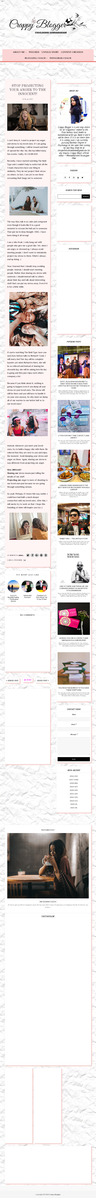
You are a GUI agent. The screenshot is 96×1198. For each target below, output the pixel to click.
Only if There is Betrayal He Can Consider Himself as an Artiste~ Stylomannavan (73, 588)
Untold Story (50, 52)
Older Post (42, 681)
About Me (19, 52)
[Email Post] (24, 560)
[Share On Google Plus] (37, 555)
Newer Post (13, 681)
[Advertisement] (27, 707)
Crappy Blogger (55, 1194)
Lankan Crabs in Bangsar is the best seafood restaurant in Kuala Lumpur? (74, 487)
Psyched (34, 52)
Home (28, 680)
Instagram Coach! (48, 902)
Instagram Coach (60, 58)
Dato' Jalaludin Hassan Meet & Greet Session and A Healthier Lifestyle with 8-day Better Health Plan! (74, 385)
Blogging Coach (35, 58)
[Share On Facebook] (32, 555)
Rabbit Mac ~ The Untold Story (74, 539)
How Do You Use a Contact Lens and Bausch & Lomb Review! (73, 639)
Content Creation (72, 52)
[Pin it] (41, 555)
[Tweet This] (28, 555)
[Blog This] (46, 555)
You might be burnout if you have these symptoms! (73, 689)
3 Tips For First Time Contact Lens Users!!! (73, 437)
